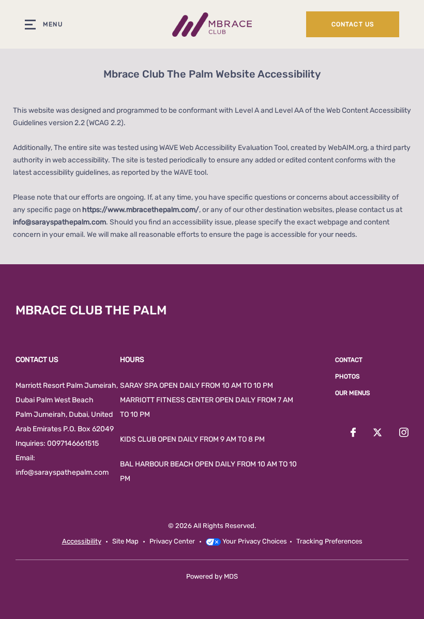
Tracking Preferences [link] (329, 541)
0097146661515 (73, 443)
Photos (347, 376)
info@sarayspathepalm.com (59, 222)
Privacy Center (172, 541)
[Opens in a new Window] (353, 433)
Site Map (125, 541)
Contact (348, 360)
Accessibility (81, 541)
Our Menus (352, 393)
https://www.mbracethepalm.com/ (140, 209)
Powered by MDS (212, 576)
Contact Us (352, 24)
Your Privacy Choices (254, 541)
